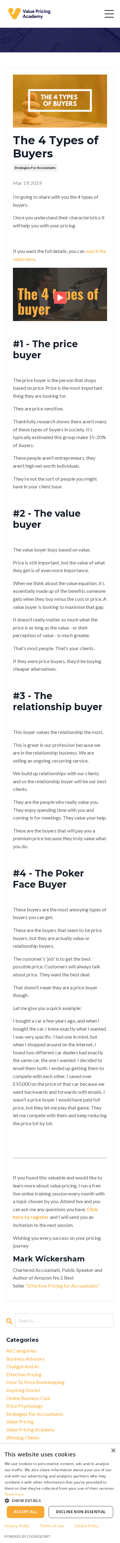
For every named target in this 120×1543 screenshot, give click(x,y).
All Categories (21, 1351)
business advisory (25, 1359)
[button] (60, 1500)
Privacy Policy (17, 1526)
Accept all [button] (25, 1511)
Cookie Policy (86, 1526)
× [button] (113, 1450)
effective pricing (24, 1374)
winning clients (22, 1437)
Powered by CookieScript (27, 1536)
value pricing (20, 1421)
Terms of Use (52, 1526)
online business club (28, 1398)
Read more (14, 1494)
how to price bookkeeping (35, 1382)
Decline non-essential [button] (81, 1511)
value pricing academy (30, 1429)
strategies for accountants (35, 167)
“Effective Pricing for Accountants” (63, 1286)
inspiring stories (23, 1390)
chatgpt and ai (22, 1366)
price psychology (24, 1406)
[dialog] (60, 1493)
